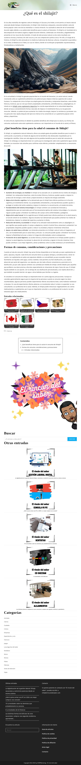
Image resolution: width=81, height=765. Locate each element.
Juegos (6, 643)
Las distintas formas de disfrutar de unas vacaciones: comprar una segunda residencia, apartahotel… (40, 609)
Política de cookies (48, 734)
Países (6, 661)
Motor (6, 654)
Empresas (7, 633)
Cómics (6, 629)
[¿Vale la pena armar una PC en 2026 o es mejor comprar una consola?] (40, 495)
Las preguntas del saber (11, 647)
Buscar (72, 439)
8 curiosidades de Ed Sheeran (41, 576)
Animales (6, 618)
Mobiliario (7, 651)
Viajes (5, 672)
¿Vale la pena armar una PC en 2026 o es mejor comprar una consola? (40, 511)
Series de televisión (9, 668)
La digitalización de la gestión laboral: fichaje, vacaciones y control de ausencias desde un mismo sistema (40, 478)
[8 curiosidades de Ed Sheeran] (40, 561)
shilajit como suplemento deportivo (25, 106)
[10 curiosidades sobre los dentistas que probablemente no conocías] (40, 528)
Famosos (6, 640)
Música (6, 658)
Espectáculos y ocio (9, 636)
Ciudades (6, 625)
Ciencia (9, 331)
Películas (6, 665)
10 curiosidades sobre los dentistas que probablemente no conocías (40, 543)
